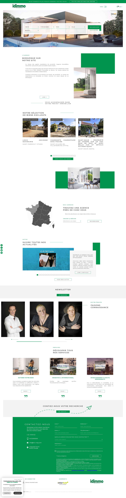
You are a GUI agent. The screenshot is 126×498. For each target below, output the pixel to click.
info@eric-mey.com (35, 442)
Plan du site (67, 491)
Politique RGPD (85, 491)
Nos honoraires (61, 491)
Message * (58, 443)
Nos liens (79, 491)
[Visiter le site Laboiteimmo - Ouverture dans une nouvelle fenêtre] (27, 491)
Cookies (90, 491)
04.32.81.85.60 (33, 438)
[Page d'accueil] (19, 6)
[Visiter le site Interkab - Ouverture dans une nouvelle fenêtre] (63, 483)
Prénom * (83, 424)
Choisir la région (69, 218)
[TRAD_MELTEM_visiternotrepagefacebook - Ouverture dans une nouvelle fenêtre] (2, 245)
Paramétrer (7, 493)
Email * (57, 430)
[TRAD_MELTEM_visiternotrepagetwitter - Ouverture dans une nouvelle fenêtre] (2, 248)
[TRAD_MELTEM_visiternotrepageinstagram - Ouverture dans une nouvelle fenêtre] (2, 253)
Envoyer (95, 456)
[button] (58, 42)
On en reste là (17, 479)
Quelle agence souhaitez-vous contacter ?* (72, 437)
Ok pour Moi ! (18, 493)
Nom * (57, 424)
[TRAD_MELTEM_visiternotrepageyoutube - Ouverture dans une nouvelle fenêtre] (2, 250)
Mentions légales (73, 491)
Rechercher (94, 221)
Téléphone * (85, 430)
